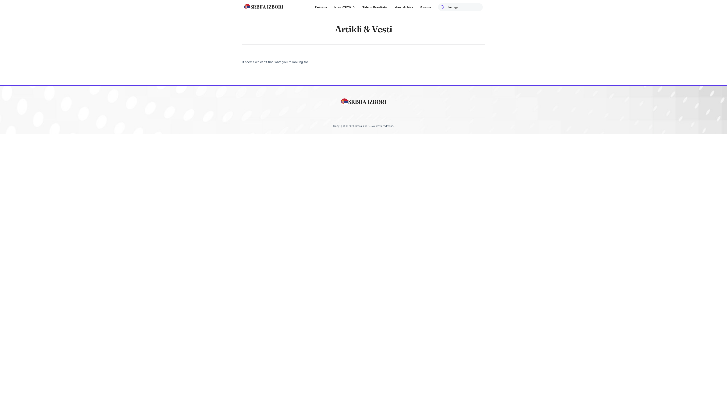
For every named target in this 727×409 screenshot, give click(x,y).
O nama (425, 7)
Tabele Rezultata (374, 7)
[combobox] (460, 7)
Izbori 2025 (342, 7)
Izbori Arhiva (403, 7)
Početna (321, 7)
